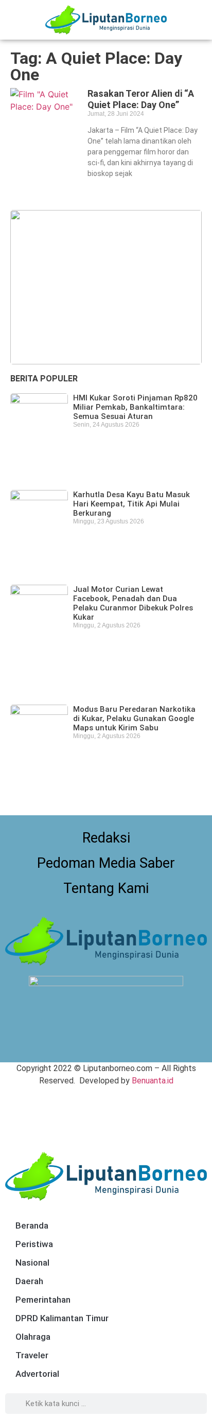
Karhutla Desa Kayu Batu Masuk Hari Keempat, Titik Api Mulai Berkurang (131, 504)
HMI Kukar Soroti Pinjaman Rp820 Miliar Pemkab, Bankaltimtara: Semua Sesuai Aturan (135, 407)
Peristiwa (34, 1244)
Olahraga (32, 1337)
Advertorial (37, 1374)
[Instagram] (118, 1047)
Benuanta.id (152, 1080)
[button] (199, 19)
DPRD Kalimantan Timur (62, 1318)
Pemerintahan (42, 1299)
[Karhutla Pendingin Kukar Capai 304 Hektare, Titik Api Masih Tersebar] (106, 287)
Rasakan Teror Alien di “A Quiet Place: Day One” (140, 99)
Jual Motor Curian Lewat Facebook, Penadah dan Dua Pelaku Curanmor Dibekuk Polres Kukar (133, 603)
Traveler (31, 1355)
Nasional (32, 1262)
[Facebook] (94, 1047)
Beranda (31, 1225)
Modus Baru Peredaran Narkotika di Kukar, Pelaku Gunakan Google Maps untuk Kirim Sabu (134, 718)
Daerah (29, 1281)
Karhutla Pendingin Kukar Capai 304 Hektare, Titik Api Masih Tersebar (96, 333)
